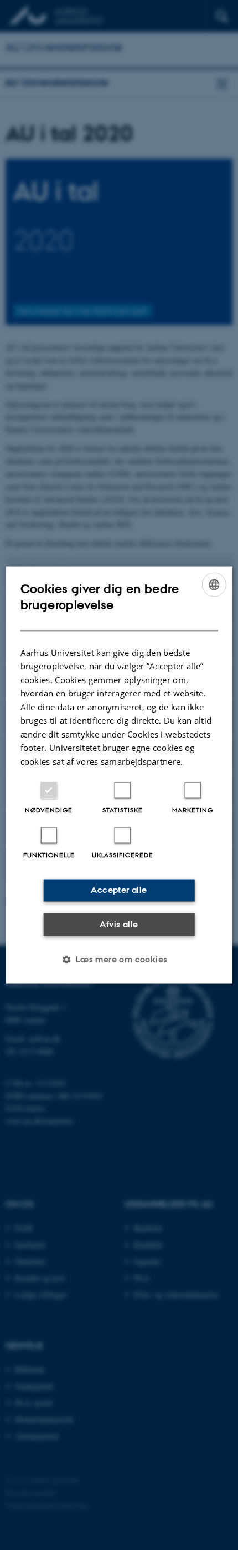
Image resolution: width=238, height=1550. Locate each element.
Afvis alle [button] (119, 923)
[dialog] (119, 775)
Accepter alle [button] (119, 890)
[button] (118, 959)
